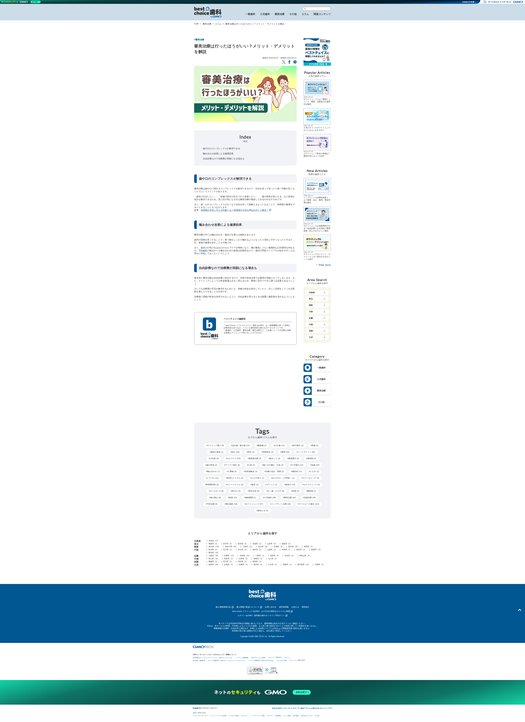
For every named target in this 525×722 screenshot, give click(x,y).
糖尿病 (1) (311, 491)
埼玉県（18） (263, 547)
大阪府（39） (213, 556)
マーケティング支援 (258, 715)
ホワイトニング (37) (254, 504)
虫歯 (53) (316, 465)
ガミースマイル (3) (235, 484)
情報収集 (278, 715)
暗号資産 (296, 715)
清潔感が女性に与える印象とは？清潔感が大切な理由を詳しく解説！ (235, 210)
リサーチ (270, 715)
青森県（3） (213, 544)
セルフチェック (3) (312, 484)
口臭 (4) (251, 465)
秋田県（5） (243, 544)
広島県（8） (244, 559)
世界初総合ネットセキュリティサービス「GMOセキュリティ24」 (213, 657)
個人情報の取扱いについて (247, 607)
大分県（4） (273, 564)
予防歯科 (203, 250)
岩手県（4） (228, 544)
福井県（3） (257, 550)
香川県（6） (228, 561)
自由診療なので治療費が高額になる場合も (223, 158)
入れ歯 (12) (280, 445)
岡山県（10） (213, 559)
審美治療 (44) (290, 497)
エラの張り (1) (258, 478)
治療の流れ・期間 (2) (275, 471)
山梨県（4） (272, 550)
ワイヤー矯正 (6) (232, 465)
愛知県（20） (213, 553)
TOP (196, 24)
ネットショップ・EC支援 (218, 715)
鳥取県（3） (229, 559)
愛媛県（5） (213, 561)
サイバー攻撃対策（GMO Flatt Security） (261, 660)
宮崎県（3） (288, 564)
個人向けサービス (306, 715)
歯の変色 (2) (212, 465)
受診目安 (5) (254, 491)
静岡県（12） (316, 550)
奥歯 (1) (315, 445)
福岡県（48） (213, 564)
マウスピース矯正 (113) (309, 504)
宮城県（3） (257, 544)
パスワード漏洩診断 (242, 657)
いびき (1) (314, 471)
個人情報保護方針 (223, 607)
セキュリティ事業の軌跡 (297, 660)
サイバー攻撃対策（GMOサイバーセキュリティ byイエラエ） (227, 660)
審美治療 (207, 24)
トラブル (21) (213, 478)
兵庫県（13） (229, 556)
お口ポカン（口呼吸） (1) (283, 478)
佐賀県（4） (229, 564)
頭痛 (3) (295, 491)
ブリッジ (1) (272, 484)
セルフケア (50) (234, 458)
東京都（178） (214, 547)
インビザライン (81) (306, 452)
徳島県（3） (257, 561)
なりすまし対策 (282, 660)
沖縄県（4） (320, 564)
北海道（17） (213, 541)
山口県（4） (273, 559)
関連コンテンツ (322, 14)
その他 (317, 715)
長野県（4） (287, 550)
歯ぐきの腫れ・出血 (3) (273, 465)
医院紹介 (305, 607)
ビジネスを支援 (233, 715)
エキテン (261, 615)
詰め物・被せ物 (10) (241, 445)
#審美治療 (199, 39)
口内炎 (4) (214, 458)
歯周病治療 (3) (255, 458)
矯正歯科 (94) (231, 504)
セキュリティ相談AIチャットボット (279, 657)
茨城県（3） (279, 547)
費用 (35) (286, 452)
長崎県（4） (244, 564)
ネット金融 (287, 715)
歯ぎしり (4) (275, 458)
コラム (305, 14)
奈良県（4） (289, 556)
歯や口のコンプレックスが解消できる (221, 148)
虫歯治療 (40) (310, 497)
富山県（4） (243, 550)
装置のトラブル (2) (235, 478)
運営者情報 (284, 607)
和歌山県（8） (305, 556)
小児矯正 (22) (297, 465)
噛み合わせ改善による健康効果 (218, 153)
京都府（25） (245, 556)
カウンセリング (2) (311, 478)
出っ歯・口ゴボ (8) (276, 491)
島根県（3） (258, 559)
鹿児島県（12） (303, 564)
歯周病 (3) (311, 458)
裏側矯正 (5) (293, 458)
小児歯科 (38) (270, 497)
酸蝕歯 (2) (262, 445)
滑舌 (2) (251, 452)
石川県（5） (228, 550)
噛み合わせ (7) (213, 471)
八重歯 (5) (232, 471)
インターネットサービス (200, 715)
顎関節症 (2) (268, 452)
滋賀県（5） (275, 556)
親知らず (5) (263, 510)
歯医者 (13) (297, 471)
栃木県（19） (293, 547)
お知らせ (295, 607)
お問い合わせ (270, 607)
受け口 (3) (236, 491)
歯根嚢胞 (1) (250, 497)
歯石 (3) (255, 484)
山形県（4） (272, 544)
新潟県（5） (213, 550)
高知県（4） (243, 561)
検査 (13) (233, 497)
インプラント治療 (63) (281, 504)
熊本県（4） (258, 564)
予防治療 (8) (212, 504)
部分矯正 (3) (298, 445)
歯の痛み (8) (215, 497)
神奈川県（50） (231, 547)
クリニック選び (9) (216, 445)
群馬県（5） (309, 547)
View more (325, 264)
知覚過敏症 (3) (251, 471)
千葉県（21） (248, 547)
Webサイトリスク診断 (258, 657)
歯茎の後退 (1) (217, 452)
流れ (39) (236, 452)
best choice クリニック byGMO (261, 611)
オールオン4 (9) (217, 491)
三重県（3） (260, 556)
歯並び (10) (290, 484)
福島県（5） (287, 544)
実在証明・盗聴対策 (199, 660)
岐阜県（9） (301, 550)
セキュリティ (245, 715)
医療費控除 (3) (212, 484)
